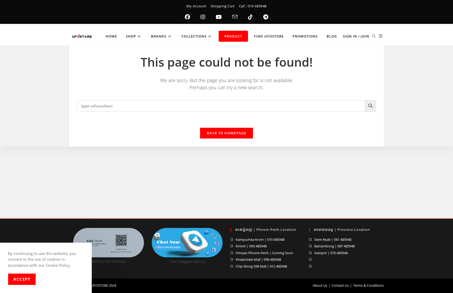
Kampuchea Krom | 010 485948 (260, 239)
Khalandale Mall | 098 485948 (258, 259)
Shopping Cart (223, 6)
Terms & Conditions (368, 285)
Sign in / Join (356, 36)
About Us (320, 285)
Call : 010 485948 (253, 6)
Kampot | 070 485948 (331, 253)
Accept (21, 279)
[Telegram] (265, 17)
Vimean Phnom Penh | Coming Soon (264, 253)
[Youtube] (219, 17)
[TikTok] (250, 17)
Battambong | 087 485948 (334, 246)
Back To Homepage (226, 133)
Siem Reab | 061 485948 (332, 239)
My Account (196, 6)
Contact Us (340, 285)
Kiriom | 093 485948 (251, 246)
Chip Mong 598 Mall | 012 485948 (261, 266)
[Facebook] (187, 17)
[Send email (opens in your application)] (235, 17)
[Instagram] (203, 17)
